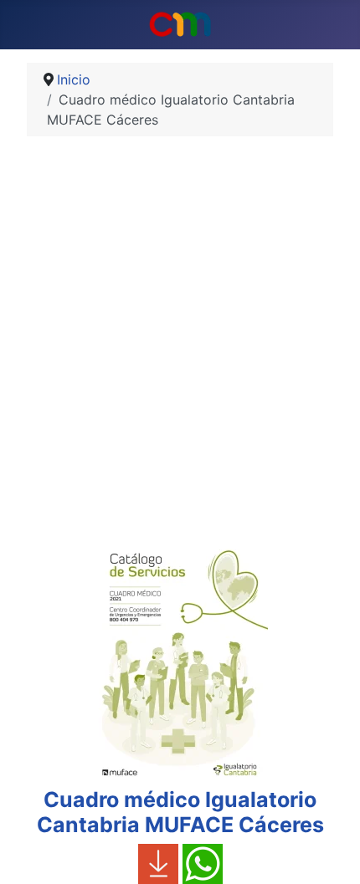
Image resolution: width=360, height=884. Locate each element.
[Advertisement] (180, 343)
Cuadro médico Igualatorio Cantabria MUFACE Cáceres (180, 812)
